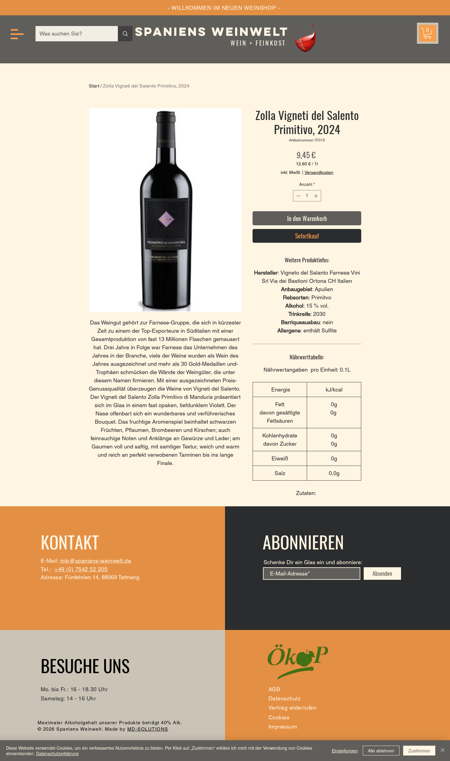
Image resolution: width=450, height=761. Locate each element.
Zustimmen (419, 751)
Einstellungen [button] (345, 751)
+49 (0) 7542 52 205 (80, 569)
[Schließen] (442, 750)
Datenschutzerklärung (57, 753)
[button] (17, 34)
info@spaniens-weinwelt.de (95, 560)
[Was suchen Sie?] (125, 33)
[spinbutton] (307, 195)
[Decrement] (298, 195)
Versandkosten (319, 172)
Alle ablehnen (381, 751)
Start (94, 86)
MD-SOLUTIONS (147, 729)
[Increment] (316, 195)
